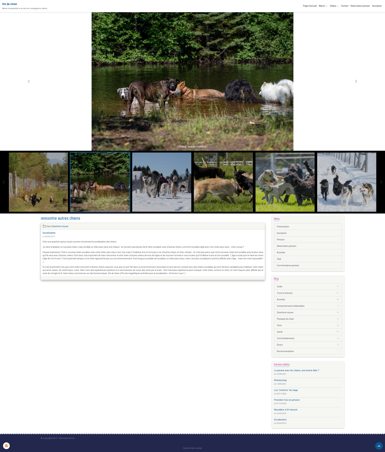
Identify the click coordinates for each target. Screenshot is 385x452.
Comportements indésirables (307, 306)
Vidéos (333, 6)
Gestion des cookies (192, 448)
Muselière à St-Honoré (285, 409)
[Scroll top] (379, 446)
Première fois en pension (287, 400)
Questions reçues (60, 226)
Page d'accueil (310, 6)
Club (279, 259)
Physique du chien (307, 319)
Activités (281, 252)
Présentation (283, 226)
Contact (344, 6)
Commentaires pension (288, 265)
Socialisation (49, 232)
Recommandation (307, 351)
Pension (281, 239)
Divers (307, 345)
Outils (307, 286)
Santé (307, 332)
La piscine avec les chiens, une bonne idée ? (296, 370)
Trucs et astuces (307, 293)
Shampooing (280, 380)
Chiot (307, 325)
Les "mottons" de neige (286, 390)
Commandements (307, 338)
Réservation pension (360, 6)
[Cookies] (6, 445)
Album (322, 6)
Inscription (377, 6)
